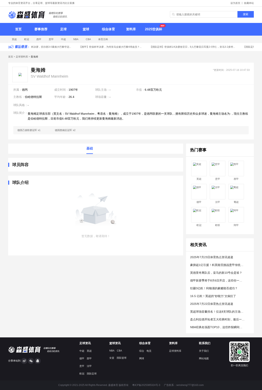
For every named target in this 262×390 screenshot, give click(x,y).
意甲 (51, 39)
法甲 (217, 202)
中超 (63, 39)
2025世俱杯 (153, 29)
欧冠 (26, 39)
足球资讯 (85, 343)
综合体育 (108, 29)
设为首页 (235, 3)
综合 (141, 350)
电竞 (149, 350)
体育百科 (103, 39)
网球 (141, 358)
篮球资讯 (115, 343)
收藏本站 (249, 3)
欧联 (217, 225)
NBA (75, 39)
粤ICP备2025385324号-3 (146, 385)
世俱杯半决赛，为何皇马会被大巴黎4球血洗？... (109, 46)
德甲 (198, 202)
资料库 (131, 29)
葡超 (236, 202)
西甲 (38, 39)
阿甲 (236, 225)
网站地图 (204, 358)
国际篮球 (121, 357)
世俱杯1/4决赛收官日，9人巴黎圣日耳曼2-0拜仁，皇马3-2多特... (191, 46)
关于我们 (204, 350)
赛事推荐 (40, 29)
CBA (88, 39)
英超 (14, 39)
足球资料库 (22, 56)
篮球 (86, 29)
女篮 (111, 357)
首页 (18, 29)
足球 (63, 29)
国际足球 (92, 373)
